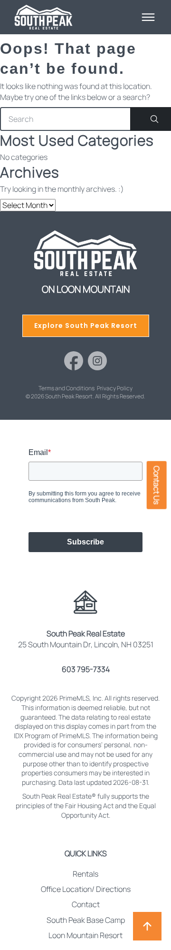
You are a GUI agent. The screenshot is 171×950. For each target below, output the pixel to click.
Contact (86, 904)
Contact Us (157, 485)
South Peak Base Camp (86, 920)
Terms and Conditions (66, 388)
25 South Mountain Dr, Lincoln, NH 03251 (85, 638)
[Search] (150, 119)
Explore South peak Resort (85, 325)
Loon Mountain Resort (85, 935)
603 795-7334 (86, 669)
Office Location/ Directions (86, 889)
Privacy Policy (115, 388)
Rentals (85, 874)
